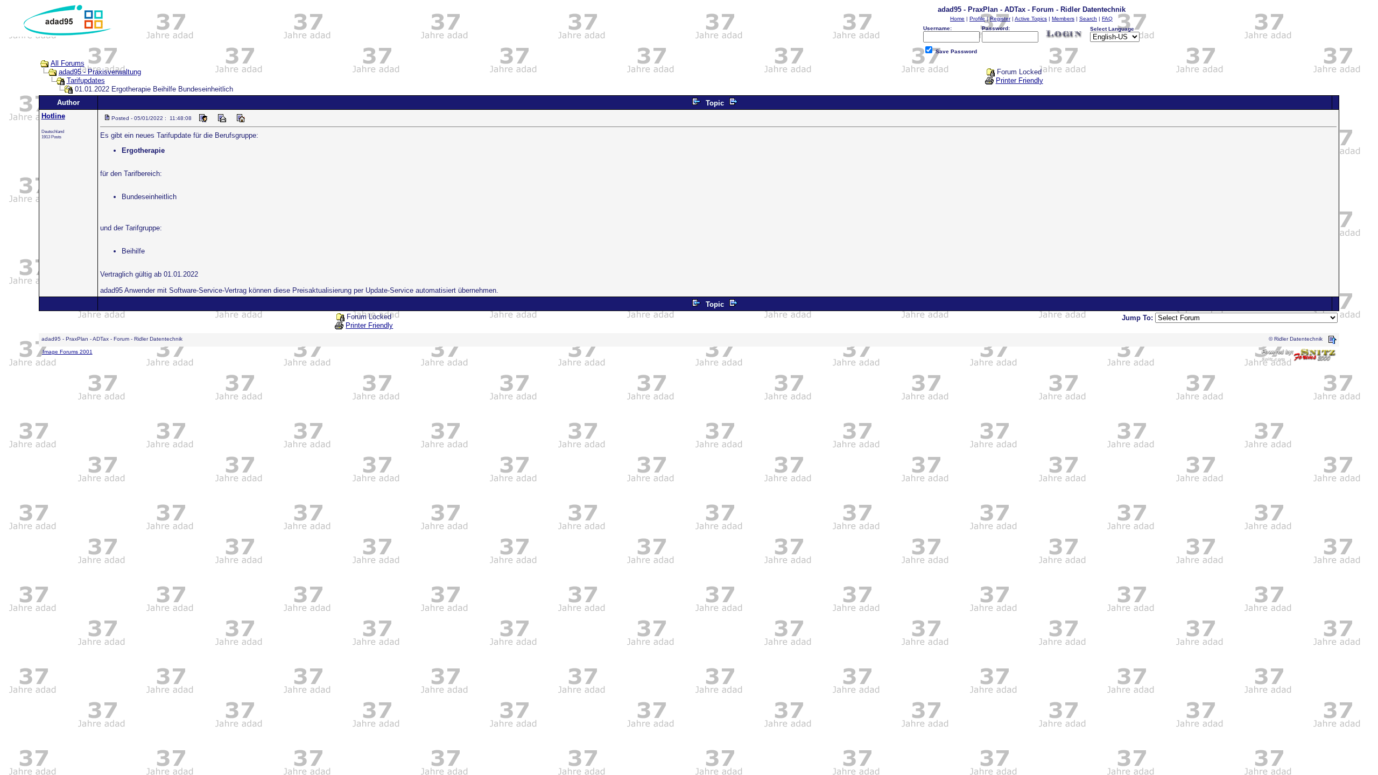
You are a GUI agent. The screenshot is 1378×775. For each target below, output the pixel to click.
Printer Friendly (1019, 80)
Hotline (53, 116)
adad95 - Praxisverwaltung (100, 72)
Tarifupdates (86, 80)
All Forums (68, 63)
